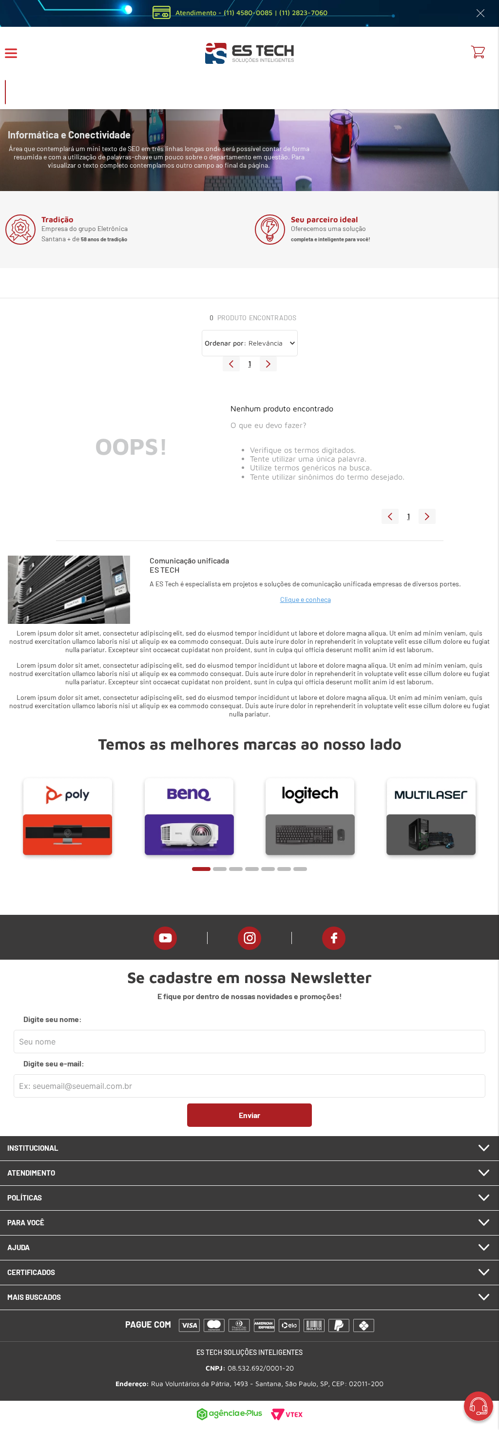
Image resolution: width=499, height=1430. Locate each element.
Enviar (249, 1115)
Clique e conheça (305, 599)
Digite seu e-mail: (53, 1063)
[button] (17, 53)
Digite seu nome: (52, 1019)
